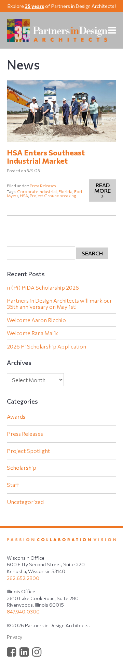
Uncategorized (25, 501)
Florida (65, 191)
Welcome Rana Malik (32, 333)
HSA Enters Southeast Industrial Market (46, 156)
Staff (13, 484)
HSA (24, 195)
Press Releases (43, 185)
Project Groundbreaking (53, 195)
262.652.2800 (23, 578)
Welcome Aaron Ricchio (36, 320)
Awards (16, 416)
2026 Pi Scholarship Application (46, 346)
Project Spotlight (28, 450)
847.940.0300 (23, 611)
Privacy (14, 637)
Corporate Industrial (37, 191)
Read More (102, 188)
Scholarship (21, 467)
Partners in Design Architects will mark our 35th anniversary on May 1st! (59, 303)
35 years (34, 6)
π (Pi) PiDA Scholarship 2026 (43, 287)
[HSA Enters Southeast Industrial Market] (61, 111)
